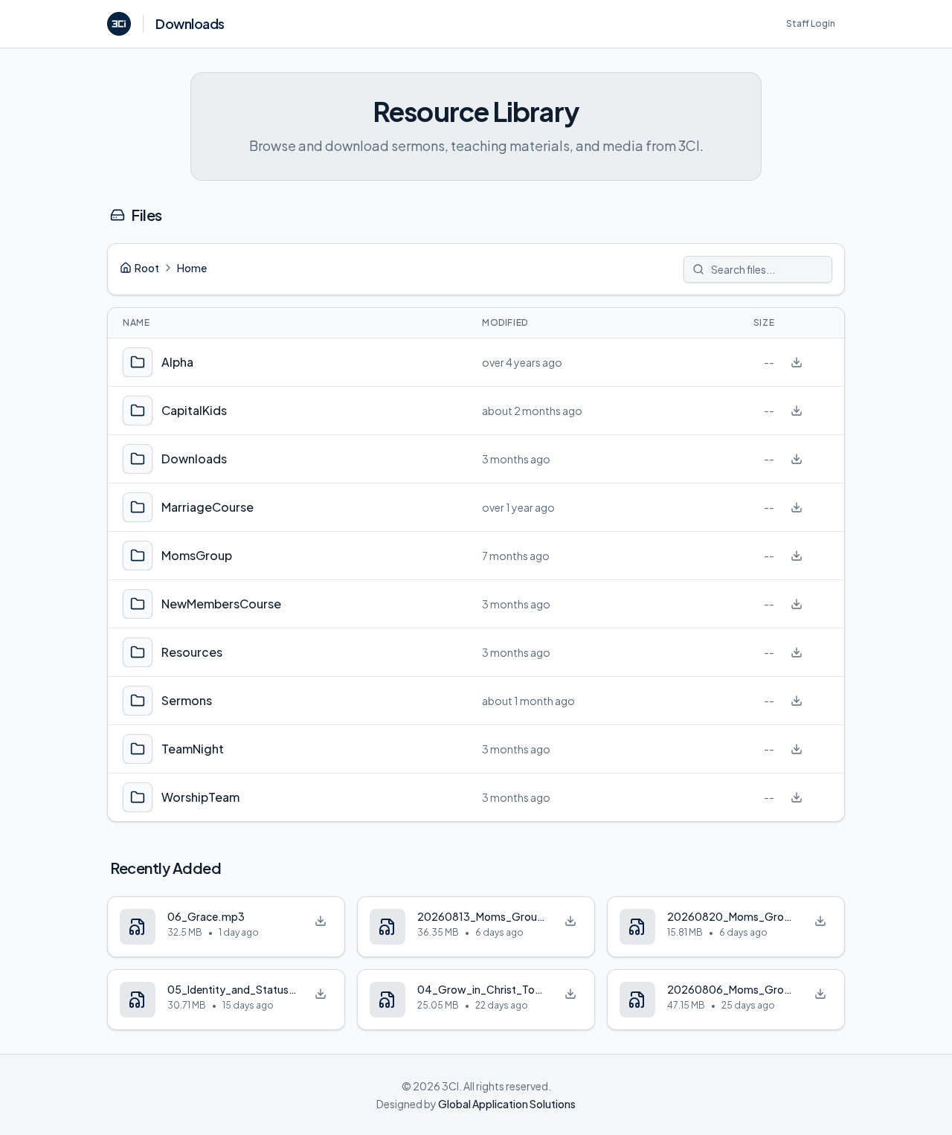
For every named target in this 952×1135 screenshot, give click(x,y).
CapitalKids (194, 410)
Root (147, 267)
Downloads (194, 458)
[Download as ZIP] (796, 362)
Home (192, 267)
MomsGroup (196, 555)
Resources (191, 652)
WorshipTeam (200, 797)
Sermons (186, 700)
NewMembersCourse (221, 603)
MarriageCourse (207, 507)
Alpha (177, 362)
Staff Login (810, 23)
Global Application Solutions (507, 1103)
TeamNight (192, 748)
